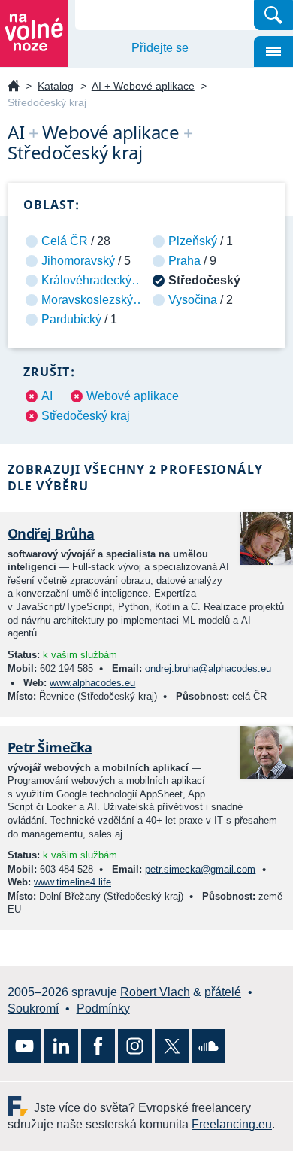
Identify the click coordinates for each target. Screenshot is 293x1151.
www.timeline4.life (72, 882)
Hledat (273, 15)
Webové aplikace (132, 396)
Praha (184, 260)
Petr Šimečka (50, 747)
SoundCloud (208, 1046)
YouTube (24, 1046)
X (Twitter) (172, 1046)
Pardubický (71, 319)
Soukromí (33, 1008)
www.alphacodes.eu (92, 682)
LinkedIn (61, 1046)
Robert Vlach (155, 991)
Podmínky (103, 1008)
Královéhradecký (86, 280)
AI (47, 396)
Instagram (135, 1046)
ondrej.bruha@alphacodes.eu (208, 668)
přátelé (222, 991)
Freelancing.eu (21, 1106)
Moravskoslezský (87, 299)
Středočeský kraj (85, 415)
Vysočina (192, 299)
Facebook (98, 1046)
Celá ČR (64, 241)
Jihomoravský (78, 260)
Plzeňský (192, 241)
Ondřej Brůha (51, 533)
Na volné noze (14, 87)
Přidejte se (160, 47)
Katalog (56, 86)
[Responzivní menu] (273, 51)
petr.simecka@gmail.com (200, 869)
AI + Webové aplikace (143, 86)
